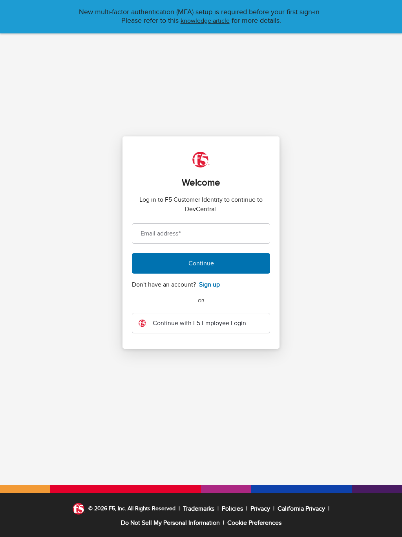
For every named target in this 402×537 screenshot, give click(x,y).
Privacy (260, 509)
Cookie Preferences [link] (254, 523)
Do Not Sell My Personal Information (170, 523)
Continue (201, 263)
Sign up (209, 285)
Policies (232, 509)
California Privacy (301, 509)
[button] (205, 21)
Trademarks (198, 509)
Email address (161, 233)
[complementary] (254, 523)
